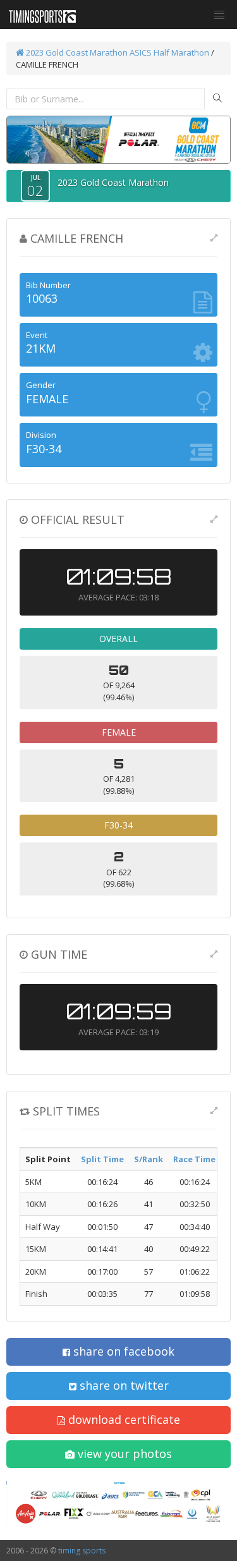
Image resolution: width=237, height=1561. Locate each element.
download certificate (122, 1419)
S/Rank (148, 1159)
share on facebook (122, 1351)
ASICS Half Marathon (169, 52)
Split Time (102, 1159)
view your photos (123, 1453)
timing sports (82, 1550)
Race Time (194, 1159)
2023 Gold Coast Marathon (76, 52)
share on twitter (122, 1385)
